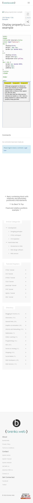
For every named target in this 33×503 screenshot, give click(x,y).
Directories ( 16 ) (10, 317)
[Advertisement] (16, 171)
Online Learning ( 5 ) (11, 337)
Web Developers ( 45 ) (12, 360)
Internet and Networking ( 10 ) (14, 329)
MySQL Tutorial (10, 293)
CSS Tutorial (9, 274)
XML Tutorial (9, 297)
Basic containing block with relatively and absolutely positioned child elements (17, 198)
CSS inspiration (15, 239)
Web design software (17, 250)
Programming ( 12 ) (11, 341)
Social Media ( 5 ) (11, 356)
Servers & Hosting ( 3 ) (12, 348)
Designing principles (16, 231)
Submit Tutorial (6, 459)
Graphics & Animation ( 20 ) (14, 325)
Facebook (5, 481)
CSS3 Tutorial (9, 281)
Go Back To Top (17, 204)
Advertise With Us (7, 470)
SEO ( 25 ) (8, 345)
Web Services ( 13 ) (11, 364)
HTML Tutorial (10, 270)
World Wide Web (13, 242)
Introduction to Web (16, 246)
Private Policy (6, 444)
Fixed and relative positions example (16, 209)
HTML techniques (16, 235)
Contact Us (5, 473)
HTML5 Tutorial (10, 278)
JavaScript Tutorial (11, 285)
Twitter (4, 485)
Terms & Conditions (8, 448)
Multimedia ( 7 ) (10, 333)
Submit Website (7, 462)
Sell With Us (5, 466)
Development (12, 228)
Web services (14, 253)
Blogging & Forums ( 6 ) (13, 314)
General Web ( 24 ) (11, 321)
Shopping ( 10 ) (10, 352)
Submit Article (6, 455)
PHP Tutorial (9, 289)
